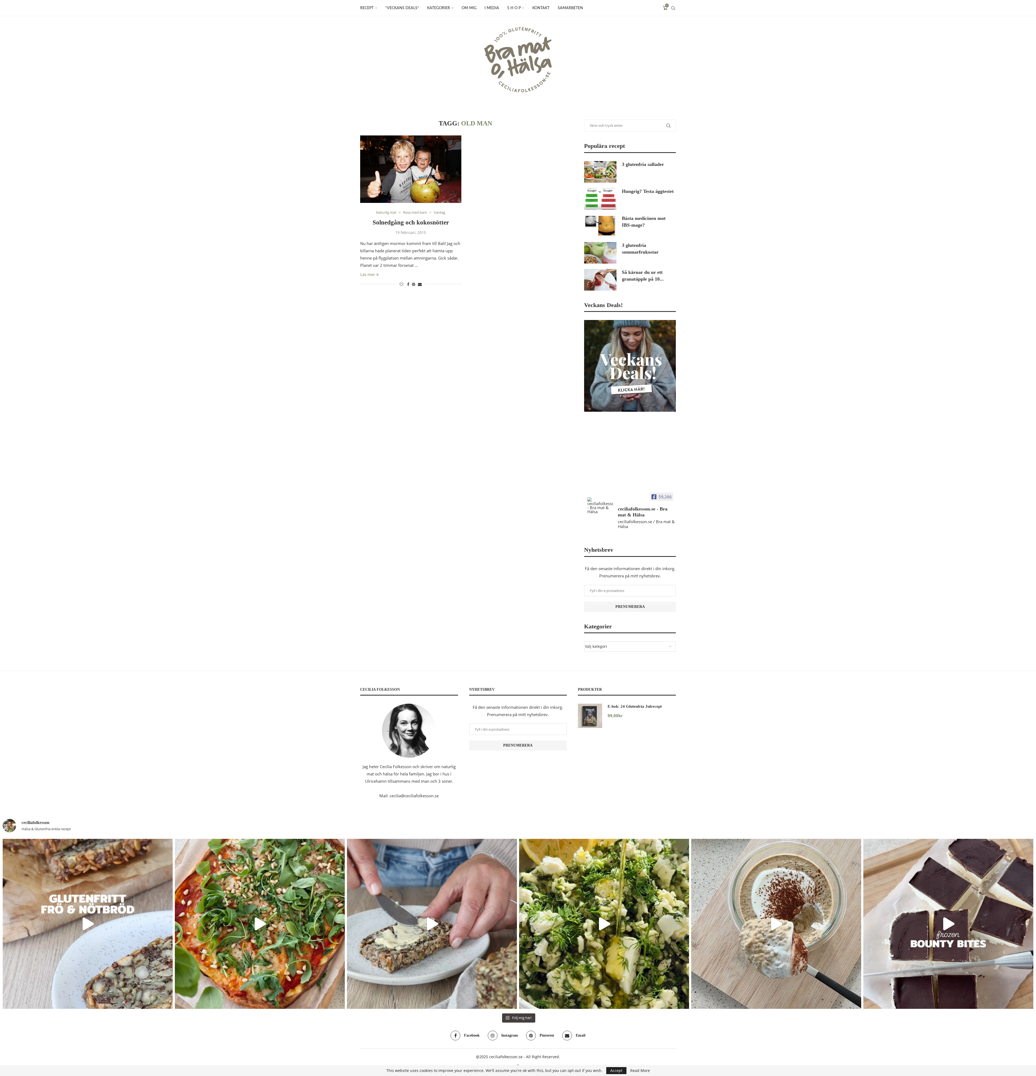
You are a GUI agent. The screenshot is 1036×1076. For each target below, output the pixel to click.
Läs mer (367, 274)
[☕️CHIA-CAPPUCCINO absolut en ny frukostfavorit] (776, 924)
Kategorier (438, 8)
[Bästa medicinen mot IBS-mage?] (600, 226)
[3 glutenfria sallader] (600, 172)
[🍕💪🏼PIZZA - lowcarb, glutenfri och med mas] (260, 924)
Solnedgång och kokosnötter (411, 222)
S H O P (514, 8)
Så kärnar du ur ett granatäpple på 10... (643, 276)
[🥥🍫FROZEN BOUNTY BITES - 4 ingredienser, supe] (948, 924)
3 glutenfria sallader (643, 164)
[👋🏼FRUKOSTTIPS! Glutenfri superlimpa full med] (432, 924)
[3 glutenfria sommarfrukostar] (600, 253)
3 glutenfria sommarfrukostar (640, 249)
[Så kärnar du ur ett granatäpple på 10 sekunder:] (600, 280)
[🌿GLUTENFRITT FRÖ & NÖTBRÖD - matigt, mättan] (88, 924)
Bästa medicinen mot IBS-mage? (644, 222)
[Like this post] (401, 284)
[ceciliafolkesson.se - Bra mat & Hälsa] (600, 505)
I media (492, 8)
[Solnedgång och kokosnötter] (410, 169)
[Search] (673, 8)
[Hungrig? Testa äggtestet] (600, 199)
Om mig (469, 8)
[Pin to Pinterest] (413, 284)
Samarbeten (570, 8)
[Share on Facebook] (408, 284)
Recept (367, 8)
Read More (640, 1070)
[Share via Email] (420, 284)
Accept (616, 1070)
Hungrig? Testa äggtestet (648, 191)
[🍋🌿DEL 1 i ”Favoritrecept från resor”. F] (604, 924)
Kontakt (541, 8)
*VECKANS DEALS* (402, 8)
